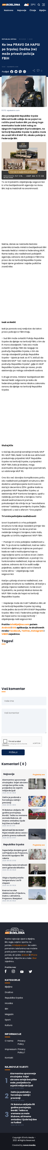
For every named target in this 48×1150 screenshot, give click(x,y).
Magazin (9, 1014)
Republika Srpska (14, 997)
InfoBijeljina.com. (19, 945)
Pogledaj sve (39, 774)
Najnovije (21, 10)
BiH (6, 1008)
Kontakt (9, 1057)
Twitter (25, 630)
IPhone (34, 955)
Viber (34, 958)
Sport (8, 1019)
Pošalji (13, 752)
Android (6, 627)
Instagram (37, 630)
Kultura (8, 1025)
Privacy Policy (21, 1042)
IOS (14, 627)
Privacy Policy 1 (21, 1051)
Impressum (11, 1049)
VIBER (5, 634)
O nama (9, 1040)
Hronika (9, 1003)
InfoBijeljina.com (19, 624)
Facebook (14, 630)
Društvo (9, 992)
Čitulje (33, 10)
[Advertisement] (24, 217)
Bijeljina (43, 10)
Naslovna (8, 10)
